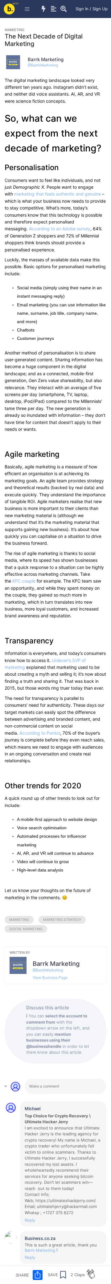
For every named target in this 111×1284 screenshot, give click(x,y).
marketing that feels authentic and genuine (57, 193)
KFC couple (23, 580)
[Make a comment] (65, 1086)
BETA (15, 3)
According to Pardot (39, 733)
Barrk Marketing (40, 1250)
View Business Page (50, 977)
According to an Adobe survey (59, 228)
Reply (30, 1220)
